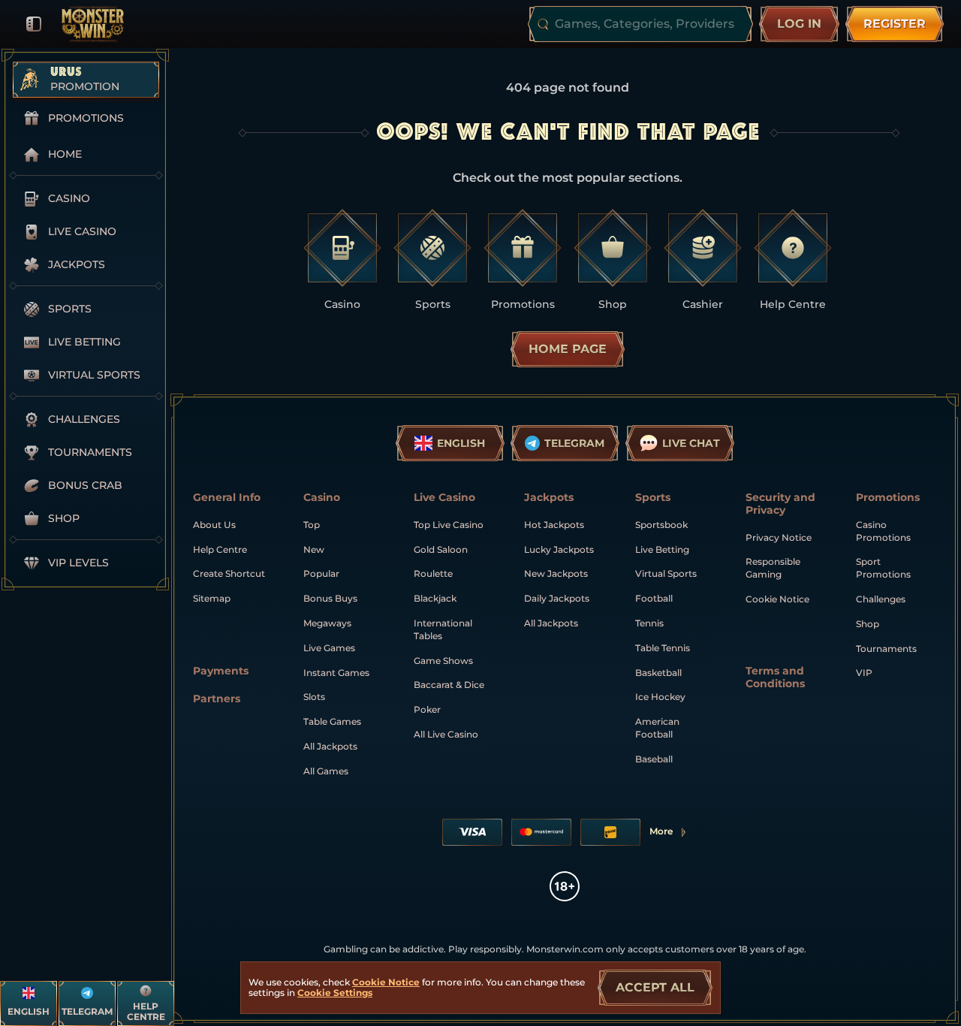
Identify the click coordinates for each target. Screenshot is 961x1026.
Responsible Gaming (773, 568)
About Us (214, 524)
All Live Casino (446, 734)
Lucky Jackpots (559, 549)
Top (311, 524)
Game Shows (443, 660)
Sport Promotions (883, 568)
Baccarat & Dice (449, 684)
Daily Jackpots (556, 598)
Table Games (332, 721)
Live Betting (662, 549)
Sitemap (211, 598)
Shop (867, 623)
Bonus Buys (330, 598)
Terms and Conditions (775, 677)
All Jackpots (330, 746)
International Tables (443, 629)
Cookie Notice (777, 599)
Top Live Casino (449, 524)
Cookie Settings (334, 993)
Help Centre (220, 549)
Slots (314, 696)
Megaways (327, 623)
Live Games (329, 647)
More (668, 834)
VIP (864, 672)
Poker (427, 709)
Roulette (433, 573)
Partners (216, 699)
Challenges (880, 599)
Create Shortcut (229, 573)
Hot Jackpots (554, 524)
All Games (325, 771)
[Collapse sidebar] (34, 24)
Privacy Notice (779, 537)
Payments (221, 671)
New (313, 549)
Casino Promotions (883, 531)
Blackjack (435, 598)
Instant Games (336, 672)
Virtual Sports (666, 573)
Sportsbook (661, 524)
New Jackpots (556, 573)
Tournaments (886, 648)
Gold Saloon (441, 549)
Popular (321, 573)
